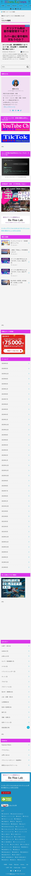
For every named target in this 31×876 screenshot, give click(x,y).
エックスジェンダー (8, 831)
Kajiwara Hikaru (6, 745)
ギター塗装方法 (21, 839)
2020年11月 (5, 542)
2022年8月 (5, 485)
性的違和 (5, 859)
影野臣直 (25, 847)
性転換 (13, 859)
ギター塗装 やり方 (20, 836)
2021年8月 (5, 516)
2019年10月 (5, 562)
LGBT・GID (6, 646)
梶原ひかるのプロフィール (9, 765)
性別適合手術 (6, 854)
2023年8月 (5, 435)
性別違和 (16, 852)
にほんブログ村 (12, 805)
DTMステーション (7, 819)
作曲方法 (17, 847)
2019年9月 (5, 567)
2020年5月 (5, 552)
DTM (26, 816)
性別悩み (17, 849)
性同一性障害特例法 (8, 857)
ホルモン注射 (15, 844)
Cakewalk (6, 813)
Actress (21, 5)
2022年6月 (5, 496)
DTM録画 (6, 821)
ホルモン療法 (25, 844)
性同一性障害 (6, 707)
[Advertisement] (15, 306)
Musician (14, 5)
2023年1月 (5, 460)
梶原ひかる (22, 859)
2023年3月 (5, 450)
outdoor (5, 651)
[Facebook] (10, 9)
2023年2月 (5, 455)
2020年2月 (5, 557)
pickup (23, 824)
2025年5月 (5, 383)
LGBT (20, 821)
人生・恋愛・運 (7, 697)
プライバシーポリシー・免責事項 (11, 760)
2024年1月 (5, 419)
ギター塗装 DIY (16, 834)
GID (13, 821)
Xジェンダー (20, 826)
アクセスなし (5, 750)
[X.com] (13, 9)
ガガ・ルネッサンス (21, 831)
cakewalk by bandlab (17, 813)
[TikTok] (20, 9)
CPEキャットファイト (8, 816)
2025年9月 (5, 378)
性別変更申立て (7, 849)
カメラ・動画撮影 (8, 661)
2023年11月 (5, 429)
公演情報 (5, 702)
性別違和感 (25, 852)
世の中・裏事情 (7, 692)
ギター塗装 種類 (7, 841)
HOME (3, 5)
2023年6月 (5, 440)
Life (26, 5)
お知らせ (5, 656)
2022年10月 (5, 475)
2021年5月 (5, 521)
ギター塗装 (6, 834)
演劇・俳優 (6, 717)
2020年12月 (5, 536)
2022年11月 (5, 470)
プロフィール (6, 686)
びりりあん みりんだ (8, 829)
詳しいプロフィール (9, 106)
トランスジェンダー (8, 671)
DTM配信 (18, 819)
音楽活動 (6, 727)
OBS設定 (15, 824)
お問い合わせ (5, 755)
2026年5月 (5, 368)
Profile (8, 5)
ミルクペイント (7, 847)
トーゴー (5, 844)
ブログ (5, 681)
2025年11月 (5, 373)
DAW (19, 816)
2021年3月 (5, 531)
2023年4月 (5, 445)
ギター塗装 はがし (8, 836)
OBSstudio (6, 824)
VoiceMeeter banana (8, 826)
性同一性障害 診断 (21, 857)
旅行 (4, 712)
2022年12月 (5, 465)
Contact (24, 867)
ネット (5, 676)
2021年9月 (5, 511)
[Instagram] (18, 9)
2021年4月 (5, 526)
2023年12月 (5, 424)
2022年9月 (5, 480)
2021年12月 (5, 506)
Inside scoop (17, 867)
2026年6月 (5, 363)
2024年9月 (5, 394)
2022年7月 (5, 491)
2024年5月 (5, 409)
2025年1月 (5, 389)
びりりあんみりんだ (22, 829)
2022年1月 (5, 501)
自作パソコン (6, 722)
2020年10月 (5, 547)
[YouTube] (15, 9)
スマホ (5, 666)
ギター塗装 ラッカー (8, 839)
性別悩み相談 (6, 852)
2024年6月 (5, 404)
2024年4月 (5, 414)
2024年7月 (5, 399)
